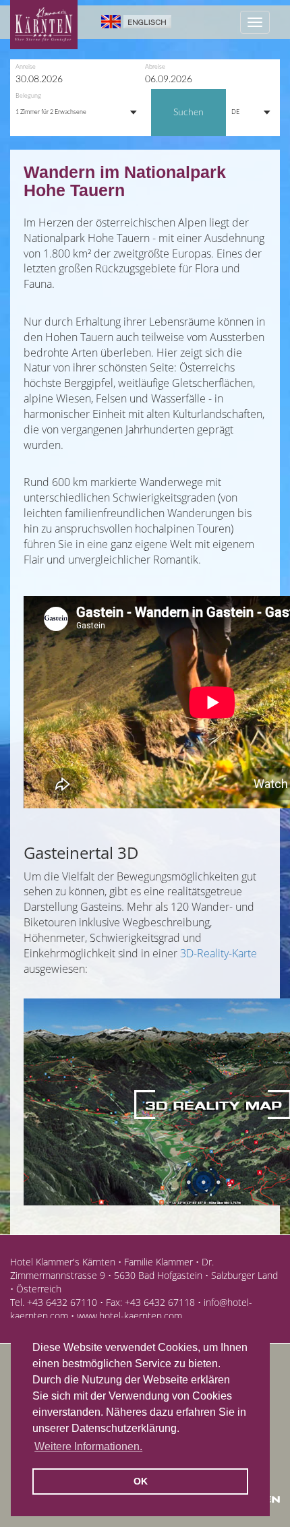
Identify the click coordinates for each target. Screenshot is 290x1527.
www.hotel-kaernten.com (129, 1315)
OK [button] (141, 1481)
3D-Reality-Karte (218, 953)
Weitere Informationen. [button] (88, 1446)
